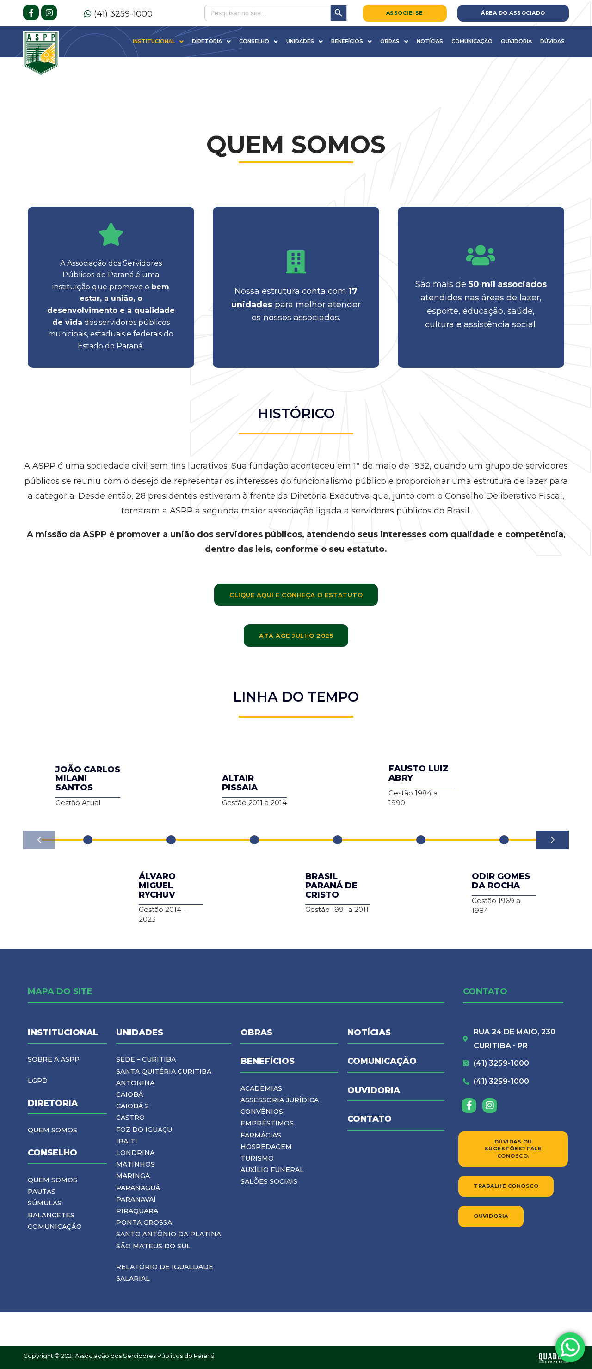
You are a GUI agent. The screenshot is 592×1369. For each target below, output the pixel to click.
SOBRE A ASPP (54, 1059)
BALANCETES (51, 1215)
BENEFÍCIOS (267, 1061)
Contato (369, 1119)
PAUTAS (42, 1191)
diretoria (53, 1103)
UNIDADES (139, 1032)
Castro (130, 1117)
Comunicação (472, 41)
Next (552, 840)
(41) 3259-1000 (122, 14)
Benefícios (347, 41)
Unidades (300, 41)
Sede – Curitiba (146, 1059)
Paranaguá (138, 1188)
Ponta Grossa (144, 1222)
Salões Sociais (268, 1181)
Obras (390, 41)
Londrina (135, 1153)
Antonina (135, 1083)
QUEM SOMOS (52, 1130)
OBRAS (256, 1032)
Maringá (133, 1176)
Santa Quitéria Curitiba (163, 1071)
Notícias (430, 41)
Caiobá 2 (132, 1106)
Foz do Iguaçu (144, 1129)
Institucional (154, 41)
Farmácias (260, 1135)
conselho (52, 1153)
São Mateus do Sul (153, 1246)
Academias (261, 1088)
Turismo (257, 1158)
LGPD (38, 1080)
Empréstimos (267, 1123)
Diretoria (207, 41)
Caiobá (129, 1094)
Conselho (254, 41)
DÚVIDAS (552, 41)
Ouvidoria (516, 41)
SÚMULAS (45, 1203)
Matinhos (135, 1164)
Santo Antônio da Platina (168, 1234)
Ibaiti (126, 1141)
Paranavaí (136, 1199)
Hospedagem (266, 1147)
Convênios (261, 1111)
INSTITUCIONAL (63, 1032)
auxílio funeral (272, 1170)
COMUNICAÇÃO (55, 1226)
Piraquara (137, 1211)
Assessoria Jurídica (279, 1100)
